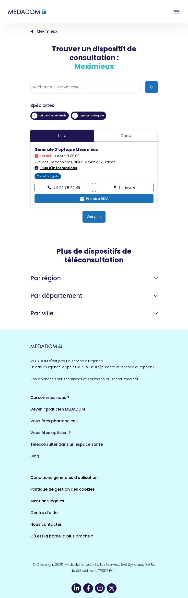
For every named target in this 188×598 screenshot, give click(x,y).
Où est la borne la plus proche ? (61, 536)
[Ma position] (151, 87)
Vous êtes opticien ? (50, 432)
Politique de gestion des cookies (62, 489)
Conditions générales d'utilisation (64, 477)
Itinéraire (127, 187)
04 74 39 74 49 (66, 187)
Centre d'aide (44, 513)
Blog (34, 456)
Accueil (31, 31)
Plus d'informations (58, 167)
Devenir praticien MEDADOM (57, 409)
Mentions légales (47, 501)
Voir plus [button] (94, 217)
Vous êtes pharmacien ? (54, 421)
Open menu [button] (176, 12)
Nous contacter (45, 524)
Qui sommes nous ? (49, 397)
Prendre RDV (97, 198)
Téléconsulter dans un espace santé (66, 444)
